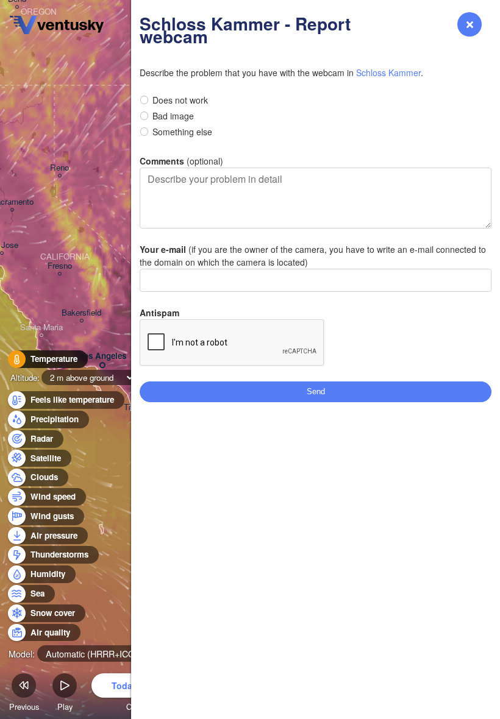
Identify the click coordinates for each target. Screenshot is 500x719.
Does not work (180, 100)
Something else (182, 132)
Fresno (60, 266)
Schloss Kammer (388, 72)
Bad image (173, 116)
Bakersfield (81, 313)
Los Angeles (102, 356)
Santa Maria (41, 327)
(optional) (181, 161)
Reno (59, 168)
